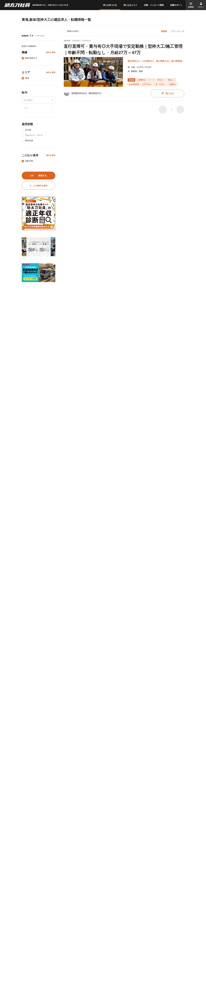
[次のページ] (180, 109)
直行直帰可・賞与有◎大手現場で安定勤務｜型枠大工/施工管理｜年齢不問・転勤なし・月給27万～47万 (123, 49)
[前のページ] (163, 109)
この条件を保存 (40, 185)
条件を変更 (50, 52)
